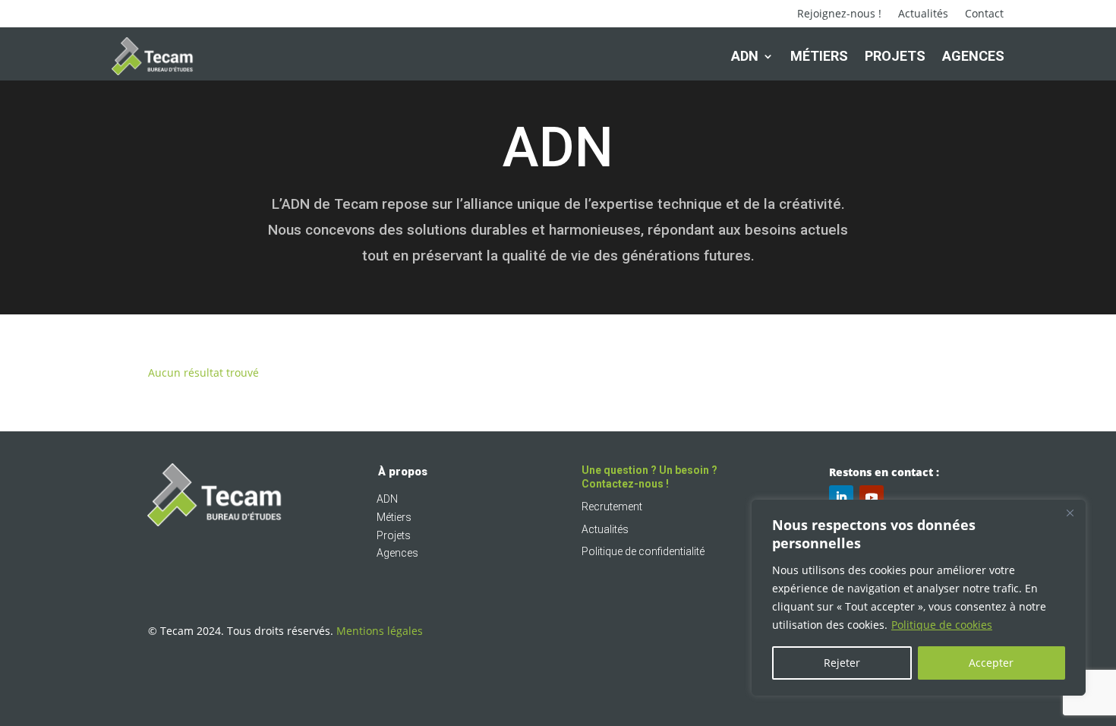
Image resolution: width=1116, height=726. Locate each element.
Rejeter (842, 662)
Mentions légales (379, 630)
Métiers (819, 56)
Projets (895, 56)
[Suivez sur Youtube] (871, 497)
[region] (919, 598)
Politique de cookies (941, 624)
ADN (744, 56)
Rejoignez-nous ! (839, 14)
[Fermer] (1070, 512)
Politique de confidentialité (643, 551)
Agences (973, 56)
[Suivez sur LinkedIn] (841, 497)
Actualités (923, 14)
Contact (984, 14)
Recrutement (612, 506)
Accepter (991, 662)
